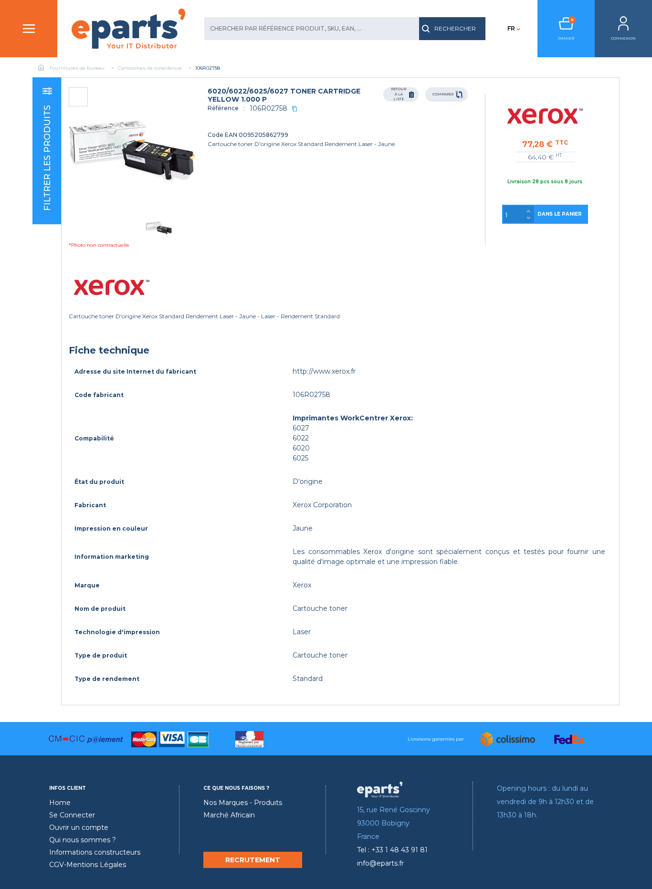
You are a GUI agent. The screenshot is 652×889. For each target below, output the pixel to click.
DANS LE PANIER (559, 214)
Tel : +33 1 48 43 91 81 (392, 850)
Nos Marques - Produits (242, 802)
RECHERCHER (455, 28)
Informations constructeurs (94, 852)
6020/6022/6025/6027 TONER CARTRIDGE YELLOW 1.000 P (284, 95)
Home (60, 802)
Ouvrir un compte (78, 827)
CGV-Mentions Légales (87, 864)
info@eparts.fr (380, 863)
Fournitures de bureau (77, 68)
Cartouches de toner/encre (150, 68)
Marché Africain (229, 815)
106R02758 (268, 108)
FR (511, 28)
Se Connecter (72, 815)
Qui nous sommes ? (82, 840)
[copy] (294, 109)
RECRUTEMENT (252, 860)
